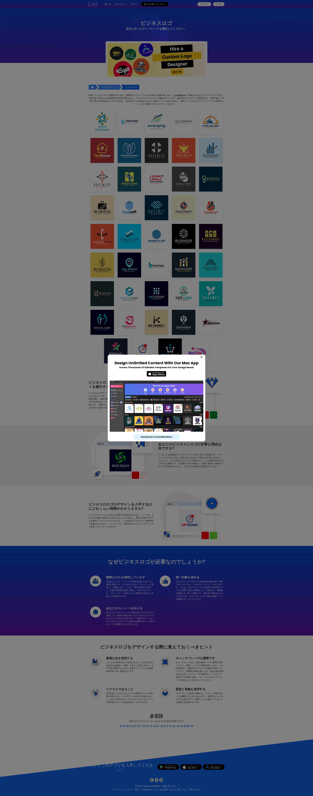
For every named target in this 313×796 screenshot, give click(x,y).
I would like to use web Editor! (156, 432)
